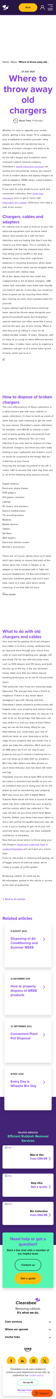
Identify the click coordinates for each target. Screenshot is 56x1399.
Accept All (28, 1382)
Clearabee (8, 202)
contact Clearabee (12, 849)
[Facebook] (11, 1361)
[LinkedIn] (22, 1361)
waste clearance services (30, 166)
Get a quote (28, 1278)
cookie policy (36, 1375)
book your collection (28, 844)
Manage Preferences (28, 1390)
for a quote (21, 202)
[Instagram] (33, 1361)
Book (28, 7)
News (14, 62)
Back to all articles (15, 899)
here (42, 844)
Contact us (28, 1265)
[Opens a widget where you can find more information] (42, 1393)
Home (5, 62)
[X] (44, 1361)
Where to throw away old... (34, 62)
